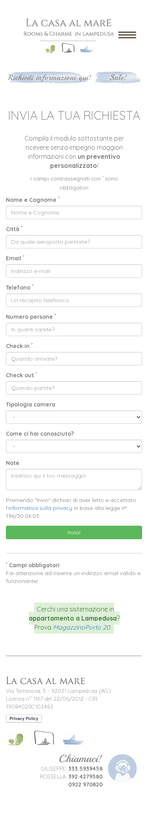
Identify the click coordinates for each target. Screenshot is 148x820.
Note (12, 462)
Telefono (20, 287)
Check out (21, 375)
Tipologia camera (30, 404)
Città (14, 229)
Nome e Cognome (33, 199)
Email (15, 258)
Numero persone (31, 316)
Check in (19, 346)
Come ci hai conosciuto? (40, 433)
